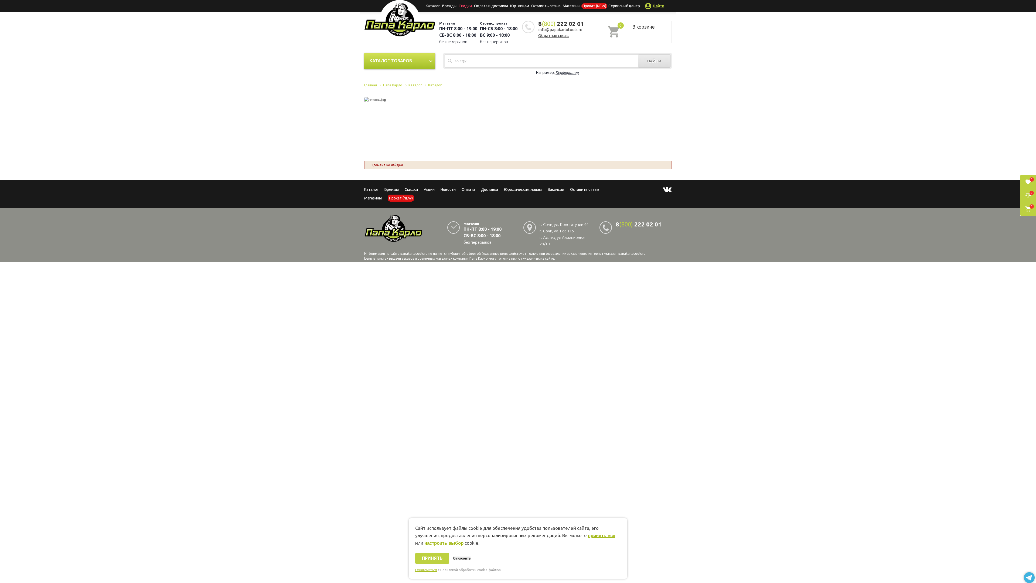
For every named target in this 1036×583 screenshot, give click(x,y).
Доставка (489, 189)
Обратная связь (553, 35)
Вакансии (556, 189)
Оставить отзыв (546, 6)
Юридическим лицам (523, 189)
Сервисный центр (624, 6)
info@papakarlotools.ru (560, 29)
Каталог (433, 6)
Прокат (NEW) (594, 6)
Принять (432, 558)
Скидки (411, 189)
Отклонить (462, 558)
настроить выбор (444, 543)
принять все (601, 535)
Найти (654, 61)
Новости (448, 189)
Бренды (449, 6)
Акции (429, 189)
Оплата (468, 189)
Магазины (373, 198)
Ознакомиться (426, 570)
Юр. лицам (519, 6)
